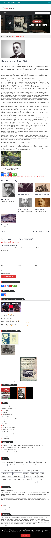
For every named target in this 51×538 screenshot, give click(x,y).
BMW (46, 462)
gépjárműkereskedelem (37, 467)
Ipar (3, 423)
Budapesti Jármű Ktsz (13, 449)
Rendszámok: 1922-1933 (16, 454)
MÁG (42, 473)
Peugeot (4, 479)
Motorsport (5, 436)
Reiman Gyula (36, 176)
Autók (3, 410)
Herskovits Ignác (19, 470)
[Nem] (49, 532)
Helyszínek (5, 421)
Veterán (21, 482)
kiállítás (18, 176)
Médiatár (4, 431)
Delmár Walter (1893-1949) (41, 231)
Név (2, 265)
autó (27, 462)
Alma (3, 231)
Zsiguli (40, 482)
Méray (3, 476)
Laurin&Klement (6, 473)
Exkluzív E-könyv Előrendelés (25, 447)
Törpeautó (4, 482)
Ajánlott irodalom (12, 2)
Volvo (27, 482)
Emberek (5, 64)
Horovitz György (23, 209)
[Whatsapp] (13, 174)
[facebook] (49, 2)
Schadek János (6, 225)
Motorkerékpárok (7, 434)
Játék (3, 425)
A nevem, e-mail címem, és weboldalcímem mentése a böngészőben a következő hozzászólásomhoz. (21, 272)
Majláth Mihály (17, 473)
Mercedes (25, 473)
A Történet (5, 406)
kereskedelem (12, 176)
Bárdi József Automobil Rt (23, 465)
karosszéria (35, 470)
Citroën (35, 465)
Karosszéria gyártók (7, 427)
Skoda (40, 479)
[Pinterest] (10, 174)
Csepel (40, 465)
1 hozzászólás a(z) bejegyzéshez (18, 64)
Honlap (36, 265)
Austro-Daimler (19, 462)
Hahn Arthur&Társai (7, 470)
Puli (15, 479)
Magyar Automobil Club (26, 176)
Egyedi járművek (6, 414)
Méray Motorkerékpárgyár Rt (15, 476)
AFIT (3, 462)
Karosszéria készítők (7, 429)
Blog (3, 412)
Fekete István (5, 199)
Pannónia (40, 476)
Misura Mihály (13, 451)
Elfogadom (25, 535)
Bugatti (4, 465)
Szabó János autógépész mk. (9, 447)
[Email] (15, 174)
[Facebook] (2, 174)
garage (27, 467)
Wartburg (33, 482)
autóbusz (32, 462)
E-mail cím (21, 265)
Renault (42, 176)
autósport (39, 462)
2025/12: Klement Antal (42, 194)
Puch (10, 479)
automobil (5, 176)
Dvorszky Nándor (23, 194)
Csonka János (5, 467)
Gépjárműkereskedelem (8, 419)
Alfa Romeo (10, 462)
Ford (17, 467)
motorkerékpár (35, 473)
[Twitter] (8, 174)
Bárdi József (11, 465)
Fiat (13, 467)
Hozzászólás (4, 250)
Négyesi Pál (28, 476)
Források (4, 2)
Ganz (22, 467)
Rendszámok (5, 438)
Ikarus (28, 470)
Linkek (19, 2)
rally (19, 479)
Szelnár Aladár (39, 209)
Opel (35, 476)
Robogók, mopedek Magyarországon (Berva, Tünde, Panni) (27, 445)
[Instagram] (5, 174)
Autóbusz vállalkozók (7, 408)
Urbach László (13, 482)
